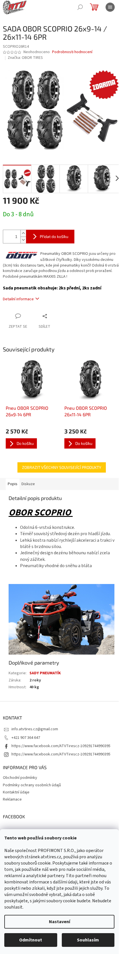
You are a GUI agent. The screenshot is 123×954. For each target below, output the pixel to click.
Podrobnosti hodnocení (72, 52)
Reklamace (12, 799)
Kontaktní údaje (16, 792)
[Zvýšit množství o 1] (23, 233)
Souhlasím (88, 940)
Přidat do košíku (54, 236)
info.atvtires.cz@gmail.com (34, 729)
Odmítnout (30, 940)
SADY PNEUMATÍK (45, 673)
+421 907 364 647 (25, 738)
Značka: (25, 58)
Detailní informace (18, 299)
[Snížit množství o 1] (23, 240)
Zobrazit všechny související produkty (61, 467)
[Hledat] (80, 7)
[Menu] (110, 7)
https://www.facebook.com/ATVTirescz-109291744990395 (60, 746)
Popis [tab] (12, 484)
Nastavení (59, 922)
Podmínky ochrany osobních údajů (32, 785)
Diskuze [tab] (28, 484)
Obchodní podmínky (20, 778)
